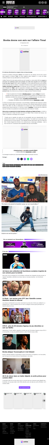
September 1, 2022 (39, 100)
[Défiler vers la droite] (44, 400)
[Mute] (24, 7)
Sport (16, 16)
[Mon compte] (45, 2)
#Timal (37, 94)
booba (4, 164)
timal (22, 164)
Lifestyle (22, 16)
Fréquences (5, 433)
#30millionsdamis (26, 94)
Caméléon (30, 107)
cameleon (11, 164)
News (5, 16)
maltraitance (12, 166)
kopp (28, 164)
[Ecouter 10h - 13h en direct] (24, 244)
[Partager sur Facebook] (18, 159)
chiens (4, 166)
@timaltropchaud (18, 150)
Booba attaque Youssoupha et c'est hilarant (18, 352)
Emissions (4, 425)
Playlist (4, 428)
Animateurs (5, 427)
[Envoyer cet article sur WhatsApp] (27, 159)
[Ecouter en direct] (40, 2)
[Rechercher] (42, 2)
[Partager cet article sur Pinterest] (24, 159)
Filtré (13, 87)
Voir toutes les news (24, 387)
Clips (34, 428)
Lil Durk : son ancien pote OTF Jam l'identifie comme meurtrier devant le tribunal (21, 299)
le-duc (25, 164)
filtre (34, 164)
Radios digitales (31, 16)
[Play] (1, 11)
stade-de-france (17, 164)
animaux (7, 166)
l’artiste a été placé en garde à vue (11, 86)
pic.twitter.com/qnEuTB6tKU (30, 150)
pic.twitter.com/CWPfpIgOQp (30, 98)
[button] (8, 401)
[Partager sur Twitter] (21, 159)
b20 (31, 164)
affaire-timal (18, 166)
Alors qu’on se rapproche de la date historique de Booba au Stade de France (21, 111)
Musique (10, 16)
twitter (7, 164)
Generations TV (42, 16)
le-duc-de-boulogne (39, 164)
